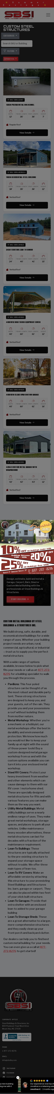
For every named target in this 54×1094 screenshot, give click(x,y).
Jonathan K (16, 1089)
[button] (52, 1077)
